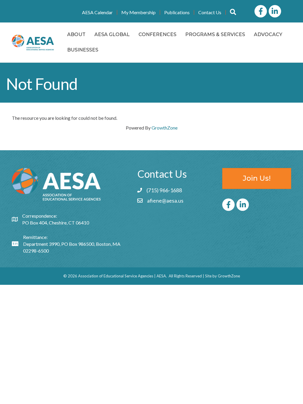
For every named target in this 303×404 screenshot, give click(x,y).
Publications (177, 12)
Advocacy (268, 34)
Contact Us (209, 12)
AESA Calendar (97, 12)
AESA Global (112, 34)
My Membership (138, 12)
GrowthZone (165, 127)
